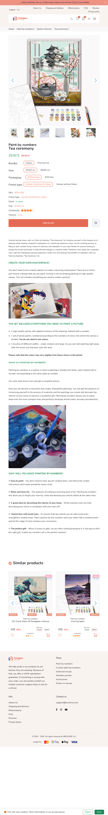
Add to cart (48, 222)
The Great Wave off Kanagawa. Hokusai (30, 621)
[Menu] (94, 18)
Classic (29, 163)
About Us (37, 8)
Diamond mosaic (64, 671)
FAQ (86, 8)
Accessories (61, 679)
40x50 (39, 630)
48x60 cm (45, 170)
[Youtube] (66, 709)
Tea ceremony (61, 29)
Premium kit (43, 163)
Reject (87, 812)
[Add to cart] (48, 635)
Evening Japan (77, 621)
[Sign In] (88, 18)
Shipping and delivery (54, 8)
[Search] (71, 18)
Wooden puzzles (64, 675)
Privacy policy (93, 11)
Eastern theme (44, 29)
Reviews (96, 8)
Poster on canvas (64, 683)
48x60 (47, 630)
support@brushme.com (67, 702)
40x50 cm (30, 170)
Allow (99, 812)
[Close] (105, 2)
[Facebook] (56, 709)
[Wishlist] (95, 223)
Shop (11, 29)
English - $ (13, 10)
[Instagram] (61, 709)
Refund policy (73, 8)
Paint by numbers (25, 29)
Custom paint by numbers (68, 667)
